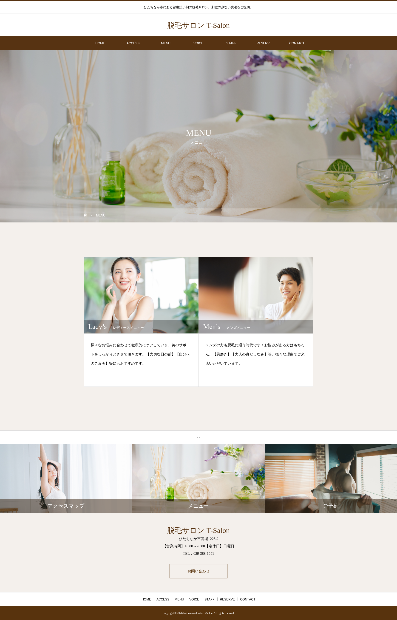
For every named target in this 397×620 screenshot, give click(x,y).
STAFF (231, 43)
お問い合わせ (198, 571)
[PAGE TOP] (198, 437)
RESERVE (264, 43)
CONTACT (297, 43)
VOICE (198, 43)
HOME (100, 43)
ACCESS (133, 43)
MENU (165, 43)
